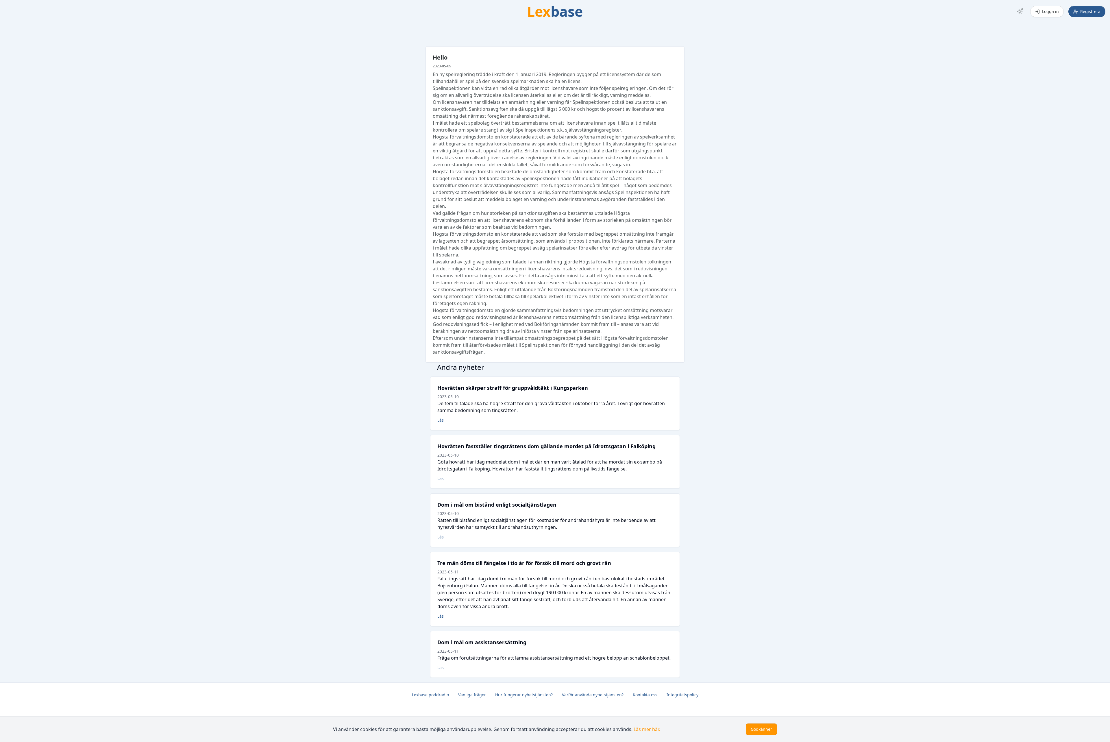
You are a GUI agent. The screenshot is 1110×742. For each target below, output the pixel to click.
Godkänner (761, 729)
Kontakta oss (645, 694)
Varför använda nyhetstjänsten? (593, 694)
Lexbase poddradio (430, 694)
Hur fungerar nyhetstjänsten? (524, 694)
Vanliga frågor (472, 694)
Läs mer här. (647, 729)
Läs (440, 420)
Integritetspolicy (682, 694)
